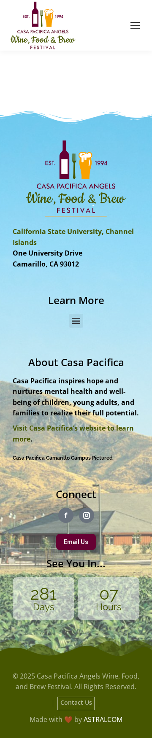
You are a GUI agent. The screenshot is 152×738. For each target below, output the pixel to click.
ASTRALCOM (103, 719)
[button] (76, 321)
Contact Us (76, 702)
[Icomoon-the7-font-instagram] (86, 515)
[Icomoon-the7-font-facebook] (65, 515)
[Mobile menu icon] (135, 25)
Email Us (76, 542)
